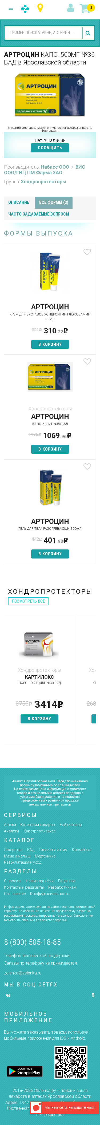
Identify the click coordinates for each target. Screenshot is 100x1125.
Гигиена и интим (53, 850)
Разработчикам (62, 887)
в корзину (50, 344)
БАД (30, 850)
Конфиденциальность (49, 894)
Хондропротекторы (43, 181)
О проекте (12, 881)
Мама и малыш (17, 856)
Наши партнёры (39, 881)
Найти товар (70, 825)
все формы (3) (53, 202)
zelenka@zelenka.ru (22, 973)
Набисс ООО (55, 167)
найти (88, 33)
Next (92, 682)
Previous (8, 682)
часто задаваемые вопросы (38, 214)
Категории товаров (38, 825)
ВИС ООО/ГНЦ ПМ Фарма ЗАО (44, 170)
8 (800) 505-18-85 (32, 942)
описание (18, 202)
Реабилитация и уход (22, 862)
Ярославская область (41, 8)
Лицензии (66, 881)
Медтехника (45, 856)
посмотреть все (28, 601)
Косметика (81, 850)
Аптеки (10, 825)
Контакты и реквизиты (24, 887)
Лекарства (13, 850)
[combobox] (43, 33)
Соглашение (15, 894)
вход (71, 8)
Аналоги (11, 831)
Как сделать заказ (39, 831)
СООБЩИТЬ (50, 147)
